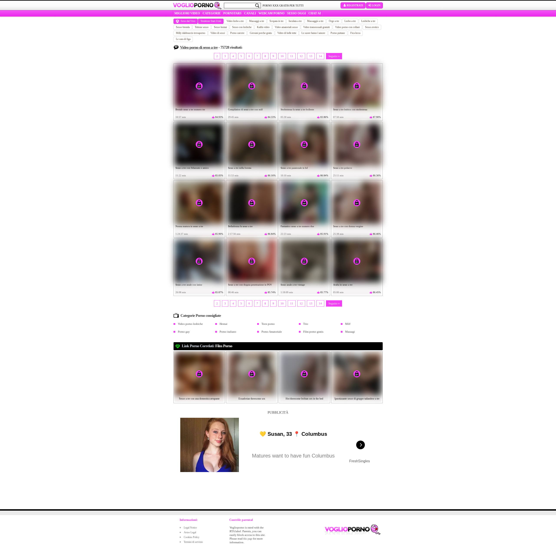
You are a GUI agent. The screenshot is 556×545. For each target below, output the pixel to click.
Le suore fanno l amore (313, 33)
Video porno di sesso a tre (199, 47)
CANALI (250, 13)
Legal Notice (190, 527)
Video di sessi (217, 33)
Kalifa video (263, 27)
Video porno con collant (347, 27)
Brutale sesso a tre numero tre (190, 109)
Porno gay (184, 331)
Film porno (223, 346)
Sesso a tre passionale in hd (294, 168)
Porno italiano (228, 331)
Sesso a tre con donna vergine (348, 226)
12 (301, 56)
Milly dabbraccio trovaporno (190, 33)
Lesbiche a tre (368, 21)
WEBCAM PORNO (271, 13)
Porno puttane (338, 33)
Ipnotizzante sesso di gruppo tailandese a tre (356, 398)
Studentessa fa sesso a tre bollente (297, 109)
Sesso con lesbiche (242, 27)
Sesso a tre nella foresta (239, 168)
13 (310, 56)
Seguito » (334, 56)
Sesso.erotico (372, 27)
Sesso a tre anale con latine (188, 284)
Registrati (355, 5)
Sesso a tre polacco (342, 168)
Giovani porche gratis (261, 33)
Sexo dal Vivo (188, 21)
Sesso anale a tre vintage (293, 284)
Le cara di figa (183, 39)
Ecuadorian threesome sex (251, 398)
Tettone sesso (201, 27)
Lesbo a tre (350, 21)
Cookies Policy (191, 537)
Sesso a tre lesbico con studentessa (350, 109)
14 (320, 56)
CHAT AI (314, 13)
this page (247, 538)
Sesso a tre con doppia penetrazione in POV (250, 284)
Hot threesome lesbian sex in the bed (304, 398)
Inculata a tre (295, 21)
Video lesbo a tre (235, 21)
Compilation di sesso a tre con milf (245, 109)
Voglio (193, 5)
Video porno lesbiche (190, 323)
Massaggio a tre (315, 21)
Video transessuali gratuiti (316, 27)
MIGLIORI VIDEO (187, 13)
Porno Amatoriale (271, 331)
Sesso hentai (220, 27)
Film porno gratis (313, 331)
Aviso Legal (190, 532)
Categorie (212, 13)
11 (291, 56)
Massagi (350, 331)
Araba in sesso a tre (342, 284)
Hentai (223, 323)
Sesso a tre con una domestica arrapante (199, 398)
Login (376, 5)
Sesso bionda (183, 27)
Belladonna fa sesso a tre (240, 226)
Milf (347, 323)
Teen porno (268, 323)
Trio (305, 323)
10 (282, 56)
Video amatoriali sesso (286, 27)
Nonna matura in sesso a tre (189, 226)
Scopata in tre (276, 21)
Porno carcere (237, 33)
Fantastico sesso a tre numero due (297, 226)
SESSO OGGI (296, 13)
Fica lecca (355, 33)
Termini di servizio (193, 541)
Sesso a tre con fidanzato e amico (192, 168)
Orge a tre (334, 21)
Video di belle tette (286, 33)
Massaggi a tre (256, 21)
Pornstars (232, 13)
